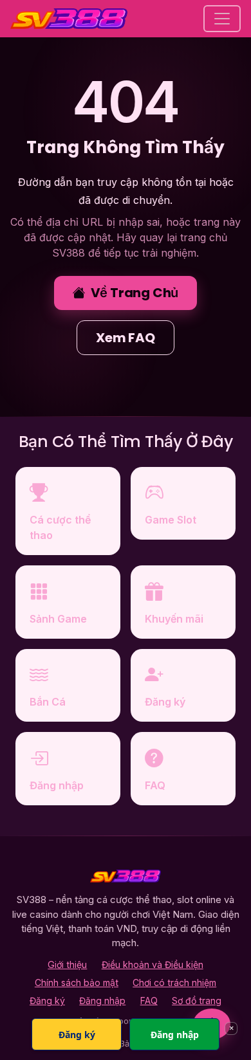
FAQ (149, 1000)
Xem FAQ (125, 338)
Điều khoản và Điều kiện (152, 964)
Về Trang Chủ (135, 293)
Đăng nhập (102, 1000)
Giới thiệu (67, 964)
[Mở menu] (222, 18)
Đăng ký (47, 1000)
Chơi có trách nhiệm (174, 982)
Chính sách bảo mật (76, 982)
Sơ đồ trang (196, 1000)
